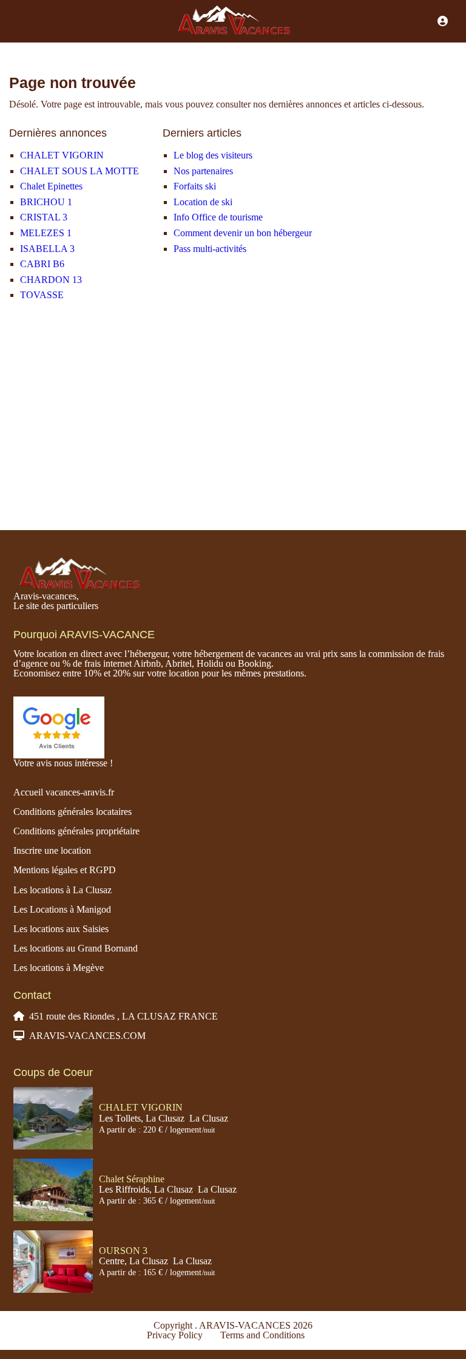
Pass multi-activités (210, 249)
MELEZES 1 (46, 233)
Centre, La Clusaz (133, 1261)
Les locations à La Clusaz (62, 890)
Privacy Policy (175, 1335)
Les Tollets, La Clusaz (141, 1118)
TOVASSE (42, 295)
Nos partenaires (203, 171)
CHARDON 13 (51, 279)
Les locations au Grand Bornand (75, 948)
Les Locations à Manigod (62, 909)
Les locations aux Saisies (61, 929)
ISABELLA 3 (47, 249)
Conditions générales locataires (72, 811)
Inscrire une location (52, 850)
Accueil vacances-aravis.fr (63, 792)
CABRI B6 (42, 264)
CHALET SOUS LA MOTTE (79, 171)
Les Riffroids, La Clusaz (146, 1189)
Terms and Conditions (262, 1335)
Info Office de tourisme (218, 217)
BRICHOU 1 (46, 202)
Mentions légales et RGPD (64, 870)
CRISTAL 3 (43, 217)
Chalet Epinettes (51, 186)
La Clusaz (208, 1118)
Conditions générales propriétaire (76, 831)
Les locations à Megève (58, 967)
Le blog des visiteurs (213, 155)
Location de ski (203, 202)
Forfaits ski (195, 186)
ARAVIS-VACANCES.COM (87, 1035)
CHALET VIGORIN (62, 155)
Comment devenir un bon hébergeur (243, 233)
